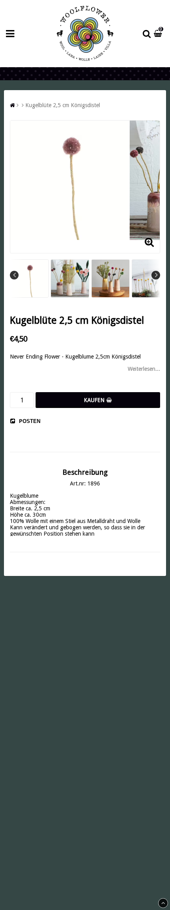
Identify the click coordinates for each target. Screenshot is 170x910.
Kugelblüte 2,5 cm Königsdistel (62, 105)
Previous (14, 275)
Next (155, 275)
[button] (159, 33)
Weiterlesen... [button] (144, 369)
